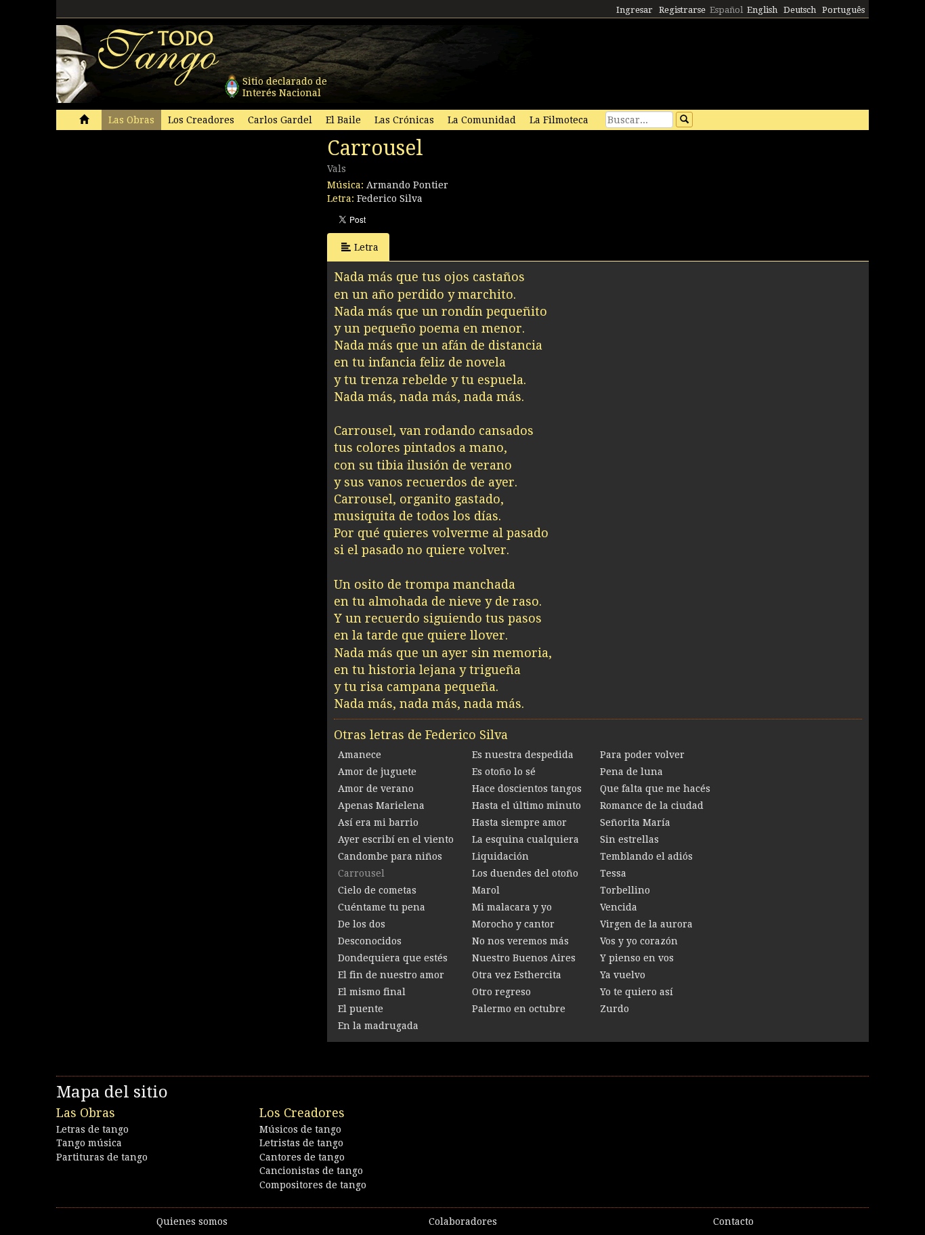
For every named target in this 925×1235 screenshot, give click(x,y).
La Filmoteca (559, 119)
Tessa (613, 873)
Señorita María (635, 822)
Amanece (359, 754)
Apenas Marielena (381, 805)
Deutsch (799, 10)
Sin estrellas (629, 839)
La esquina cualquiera (525, 839)
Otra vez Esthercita (516, 974)
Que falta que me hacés (655, 788)
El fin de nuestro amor (391, 974)
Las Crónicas (404, 119)
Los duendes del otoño (525, 873)
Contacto (733, 1221)
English (762, 10)
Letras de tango (92, 1129)
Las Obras (131, 119)
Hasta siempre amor (519, 822)
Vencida (618, 907)
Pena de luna (631, 771)
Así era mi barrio (378, 822)
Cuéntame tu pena (381, 907)
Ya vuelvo (622, 974)
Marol (486, 890)
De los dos (361, 924)
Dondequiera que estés (393, 958)
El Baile (343, 119)
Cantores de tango (302, 1157)
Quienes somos (192, 1221)
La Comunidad (482, 119)
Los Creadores (201, 119)
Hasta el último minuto (526, 805)
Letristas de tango (301, 1142)
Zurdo (614, 1008)
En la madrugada (378, 1025)
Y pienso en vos (637, 958)
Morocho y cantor (513, 924)
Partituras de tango (102, 1157)
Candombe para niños (390, 856)
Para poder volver (642, 754)
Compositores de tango (312, 1184)
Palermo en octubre (518, 1008)
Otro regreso (501, 991)
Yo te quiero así (636, 991)
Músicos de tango (300, 1129)
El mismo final (372, 991)
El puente (360, 1008)
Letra (366, 247)
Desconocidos (370, 941)
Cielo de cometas (377, 890)
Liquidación (500, 856)
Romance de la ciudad (652, 805)
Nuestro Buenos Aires (524, 958)
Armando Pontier (407, 185)
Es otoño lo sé (504, 771)
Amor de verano (376, 788)
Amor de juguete (377, 771)
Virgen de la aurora (646, 924)
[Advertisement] (157, 229)
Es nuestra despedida (523, 754)
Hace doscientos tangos (527, 788)
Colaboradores (463, 1221)
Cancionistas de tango (311, 1170)
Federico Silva (390, 198)
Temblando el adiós (646, 856)
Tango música (89, 1142)
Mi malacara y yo (512, 907)
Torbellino (625, 890)
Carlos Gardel (280, 119)
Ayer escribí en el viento (396, 839)
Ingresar (634, 10)
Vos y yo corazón (639, 941)
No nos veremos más (520, 941)
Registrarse (682, 10)
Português (843, 10)
